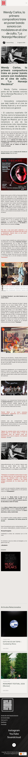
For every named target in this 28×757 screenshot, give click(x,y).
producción (24, 467)
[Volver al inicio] (3, 3)
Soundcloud (14, 737)
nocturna (13, 510)
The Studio (3, 724)
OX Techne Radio (5, 717)
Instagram (3, 549)
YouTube (14, 733)
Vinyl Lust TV (4, 720)
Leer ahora (5, 648)
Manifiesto (3, 722)
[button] (26, 3)
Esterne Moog (9, 42)
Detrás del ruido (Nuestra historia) (9, 715)
